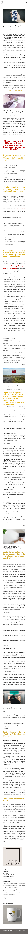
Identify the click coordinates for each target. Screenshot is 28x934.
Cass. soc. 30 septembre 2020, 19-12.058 (17, 90)
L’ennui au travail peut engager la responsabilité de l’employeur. (11, 547)
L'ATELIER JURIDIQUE (8, 29)
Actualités (19, 29)
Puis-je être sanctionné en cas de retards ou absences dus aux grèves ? (13, 706)
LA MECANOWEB (8, 932)
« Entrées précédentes (7, 846)
